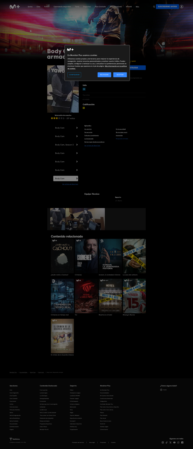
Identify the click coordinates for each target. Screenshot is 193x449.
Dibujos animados (44, 421)
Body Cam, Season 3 (64, 144)
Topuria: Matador (74, 415)
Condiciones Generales (106, 398)
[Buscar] (154, 7)
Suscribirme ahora (167, 6)
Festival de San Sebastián (46, 418)
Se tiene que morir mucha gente (48, 404)
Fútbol (47, 7)
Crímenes (78, 275)
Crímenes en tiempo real (60, 315)
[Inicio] (15, 6)
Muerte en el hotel (105, 315)
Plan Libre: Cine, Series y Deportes (109, 407)
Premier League (74, 398)
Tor (76, 315)
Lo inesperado (88, 138)
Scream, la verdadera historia (109, 275)
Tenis (77, 7)
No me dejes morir (121, 132)
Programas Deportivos (46, 424)
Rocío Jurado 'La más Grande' (48, 412)
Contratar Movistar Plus (106, 404)
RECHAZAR (104, 75)
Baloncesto (73, 407)
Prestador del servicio (78, 442)
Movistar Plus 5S (44, 429)
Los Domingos (43, 395)
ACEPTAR (120, 75)
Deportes (87, 7)
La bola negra (43, 393)
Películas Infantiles (15, 409)
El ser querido (43, 390)
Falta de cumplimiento (91, 135)
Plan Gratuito (100, 7)
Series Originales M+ (15, 415)
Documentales (116, 7)
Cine (38, 7)
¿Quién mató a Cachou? (59, 275)
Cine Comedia (13, 398)
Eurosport (72, 421)
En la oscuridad (121, 129)
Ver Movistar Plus (104, 390)
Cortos (11, 404)
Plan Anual (103, 418)
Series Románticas (15, 418)
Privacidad (103, 442)
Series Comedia (14, 421)
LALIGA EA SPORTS (75, 395)
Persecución (88, 132)
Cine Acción (13, 401)
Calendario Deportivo (76, 424)
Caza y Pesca (43, 426)
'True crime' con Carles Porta (48, 415)
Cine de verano (14, 407)
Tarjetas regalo (104, 426)
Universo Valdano (75, 404)
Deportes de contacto (76, 418)
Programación (74, 429)
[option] (57, 219)
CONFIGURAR (74, 75)
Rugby (71, 412)
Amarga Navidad (44, 398)
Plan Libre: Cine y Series (106, 409)
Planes (102, 412)
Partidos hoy (73, 426)
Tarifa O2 (102, 424)
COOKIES (113, 442)
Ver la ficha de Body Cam (70, 184)
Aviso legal (92, 442)
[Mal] (54, 118)
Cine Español (13, 395)
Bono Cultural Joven (105, 421)
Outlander (42, 407)
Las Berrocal (43, 409)
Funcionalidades (104, 393)
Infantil (129, 7)
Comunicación (104, 429)
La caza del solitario (130, 275)
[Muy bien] (62, 118)
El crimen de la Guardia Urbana (62, 355)
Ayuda (165, 389)
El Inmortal (43, 401)
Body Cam (59, 128)
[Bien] (59, 118)
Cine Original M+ (14, 393)
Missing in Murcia (129, 315)
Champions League (75, 393)
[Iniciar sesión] (181, 6)
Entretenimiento (14, 426)
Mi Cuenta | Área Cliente (106, 395)
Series (30, 7)
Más (137, 7)
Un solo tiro (88, 129)
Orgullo (12, 429)
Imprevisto (119, 135)
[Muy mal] (52, 118)
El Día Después (74, 401)
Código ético (103, 401)
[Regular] (57, 118)
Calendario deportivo (62, 7)
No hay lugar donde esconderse (94, 142)
